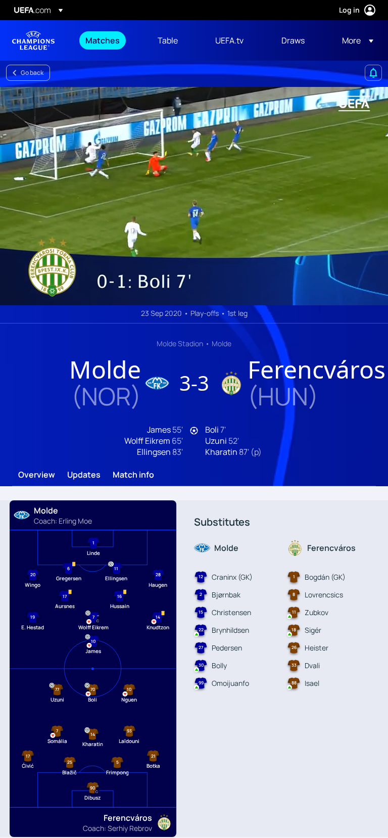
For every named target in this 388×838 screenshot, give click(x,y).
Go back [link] (32, 72)
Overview (36, 476)
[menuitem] (109, 40)
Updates (84, 476)
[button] (354, 40)
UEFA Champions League (33, 40)
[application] (194, 196)
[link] (102, 40)
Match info (133, 476)
